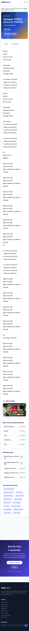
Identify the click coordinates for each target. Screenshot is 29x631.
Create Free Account (14, 562)
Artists (7, 8)
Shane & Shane (18, 499)
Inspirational (4, 608)
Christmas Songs (5, 602)
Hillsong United (7, 499)
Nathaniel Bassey (18, 509)
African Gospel (4, 613)
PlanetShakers (7, 509)
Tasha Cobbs (17, 512)
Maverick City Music (9, 488)
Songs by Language (5, 615)
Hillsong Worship (20, 495)
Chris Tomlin (7, 502)
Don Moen (6, 506)
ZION (6, 2)
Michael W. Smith (16, 506)
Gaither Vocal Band (8, 492)
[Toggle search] (25, 2)
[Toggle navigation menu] (27, 2)
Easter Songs (4, 604)
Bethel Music (19, 492)
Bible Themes (4, 617)
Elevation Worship (16, 8)
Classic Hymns (4, 606)
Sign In (14, 567)
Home (2, 8)
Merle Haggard (16, 502)
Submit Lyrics (16, 44)
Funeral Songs (4, 610)
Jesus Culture (7, 512)
